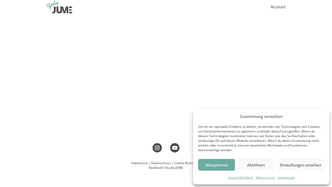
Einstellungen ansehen (300, 165)
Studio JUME (174, 167)
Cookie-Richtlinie (240, 177)
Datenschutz (265, 177)
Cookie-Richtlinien (187, 163)
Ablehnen (256, 165)
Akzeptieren (216, 165)
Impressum (286, 177)
